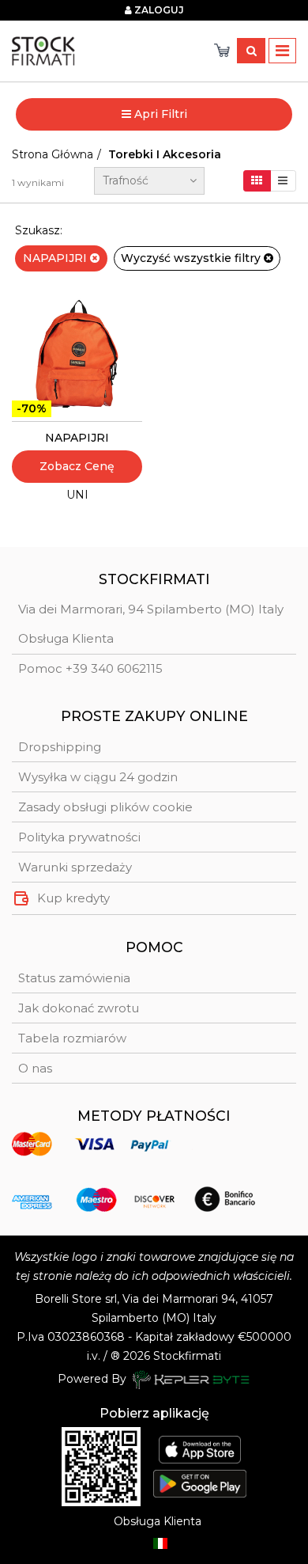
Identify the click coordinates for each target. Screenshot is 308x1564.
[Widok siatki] (257, 181)
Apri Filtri (159, 114)
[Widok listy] (283, 181)
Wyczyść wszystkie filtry (192, 258)
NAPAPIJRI (56, 258)
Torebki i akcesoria (164, 154)
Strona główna (52, 154)
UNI (77, 495)
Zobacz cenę (77, 466)
